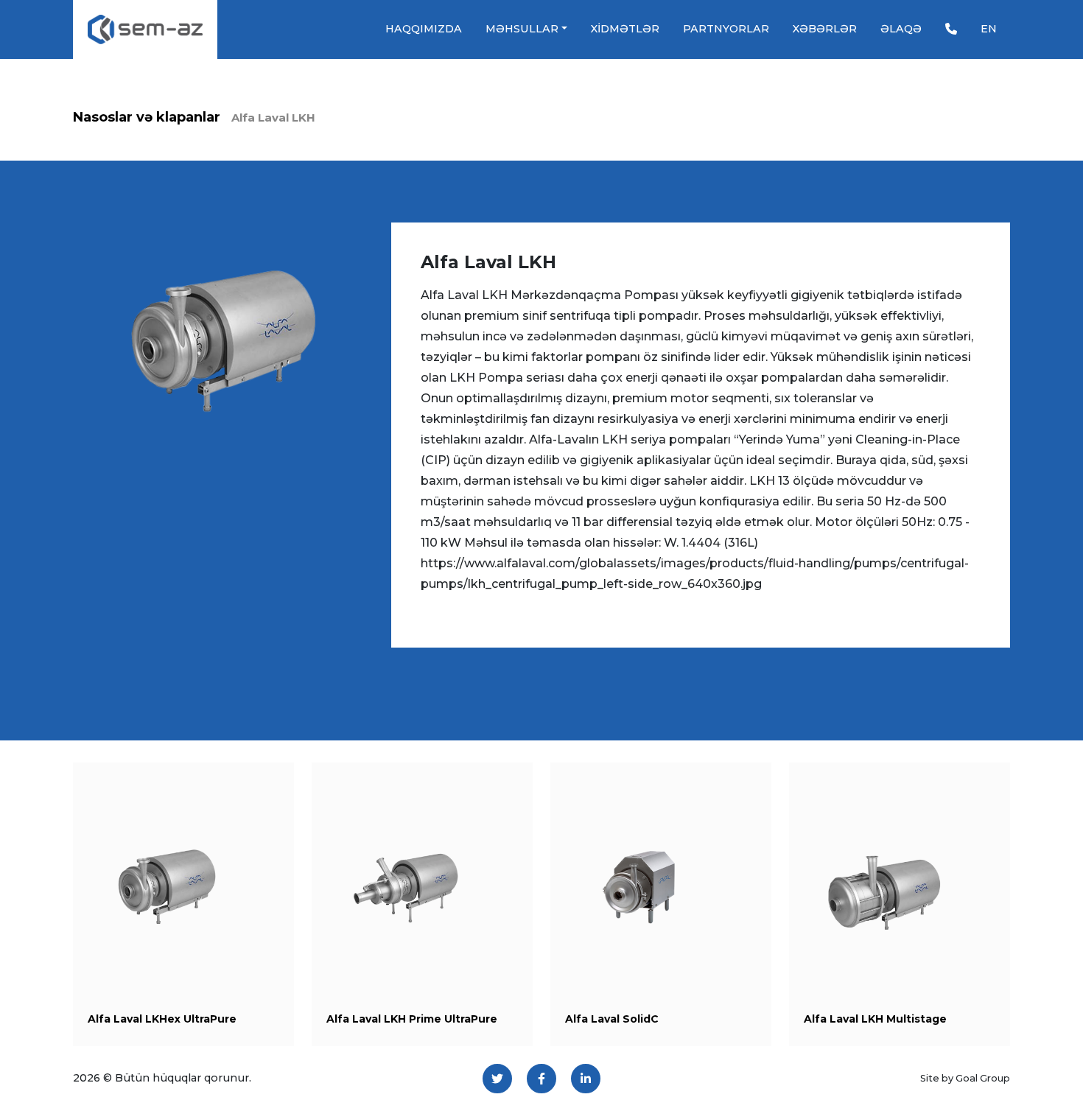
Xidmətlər (625, 28)
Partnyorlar (726, 28)
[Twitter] (497, 1078)
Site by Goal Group (965, 1078)
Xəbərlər (825, 28)
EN (989, 28)
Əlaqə (901, 28)
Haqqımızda (423, 28)
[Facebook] (541, 1078)
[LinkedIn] (585, 1078)
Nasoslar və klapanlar (146, 117)
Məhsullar (522, 28)
